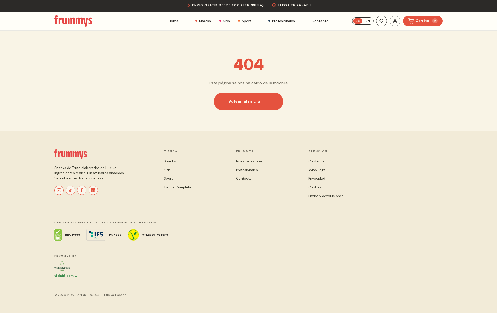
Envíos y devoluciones (326, 196)
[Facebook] (81, 190)
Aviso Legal (317, 170)
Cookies (314, 187)
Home (174, 21)
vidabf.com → (66, 276)
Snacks (205, 21)
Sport (247, 21)
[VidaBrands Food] (62, 266)
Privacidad (316, 178)
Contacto (320, 21)
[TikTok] (70, 190)
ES (358, 21)
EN (368, 21)
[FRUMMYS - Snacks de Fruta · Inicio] (70, 154)
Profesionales (283, 21)
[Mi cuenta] (395, 21)
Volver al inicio (244, 101)
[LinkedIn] (93, 190)
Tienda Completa (177, 187)
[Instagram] (59, 190)
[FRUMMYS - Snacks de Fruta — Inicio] (73, 21)
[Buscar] (381, 21)
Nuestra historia (249, 161)
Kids (226, 21)
